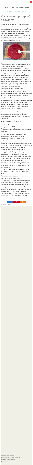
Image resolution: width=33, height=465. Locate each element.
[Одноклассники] (23, 202)
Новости (17, 11)
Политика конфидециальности (8, 459)
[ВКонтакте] (10, 202)
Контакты (3, 457)
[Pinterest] (16, 202)
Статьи (23, 11)
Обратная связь (4, 461)
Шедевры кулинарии (16, 7)
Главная (9, 11)
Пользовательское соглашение (13, 457)
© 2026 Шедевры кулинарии (7, 455)
